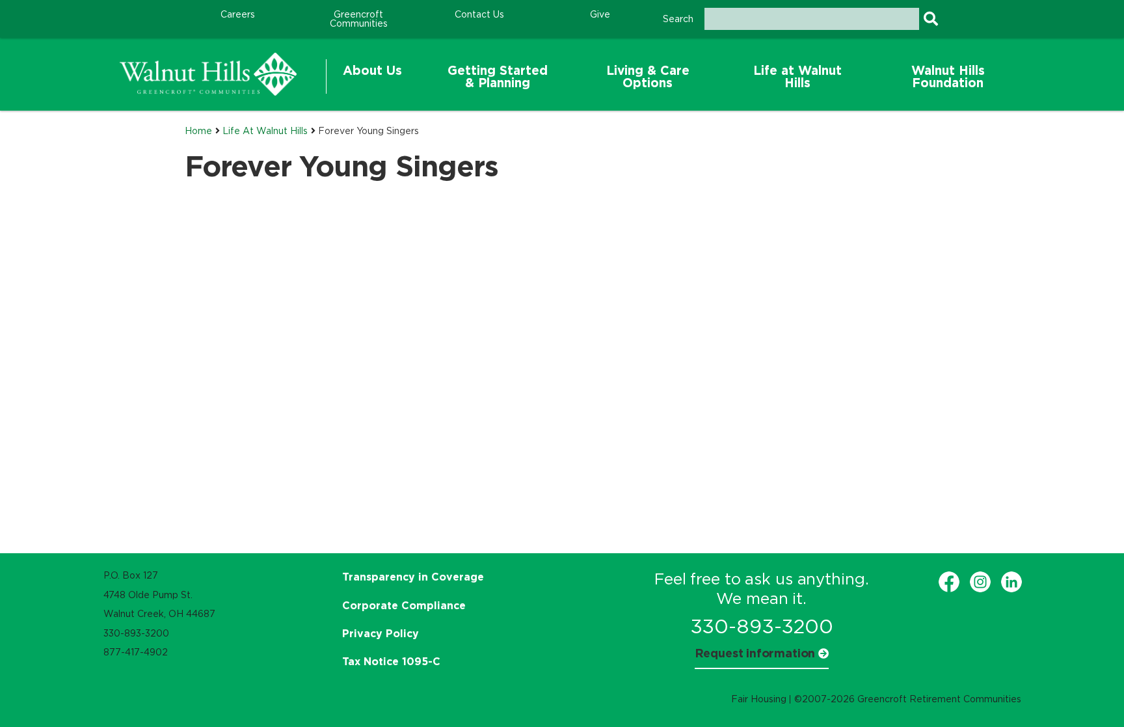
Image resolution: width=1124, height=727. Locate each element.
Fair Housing (758, 699)
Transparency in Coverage (413, 577)
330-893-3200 (761, 626)
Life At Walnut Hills (265, 131)
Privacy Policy (380, 633)
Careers (238, 14)
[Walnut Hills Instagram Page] (980, 581)
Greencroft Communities (359, 19)
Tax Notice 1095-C (391, 661)
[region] (208, 74)
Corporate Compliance (404, 605)
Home (198, 131)
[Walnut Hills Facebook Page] (949, 581)
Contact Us (479, 14)
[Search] (930, 19)
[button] (372, 77)
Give (600, 14)
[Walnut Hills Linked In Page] (1011, 581)
